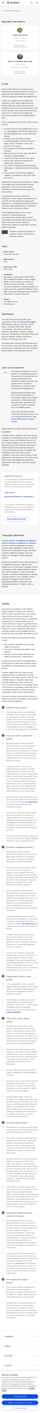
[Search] (31, 2)
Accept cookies (20, 1396)
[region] (20, 1392)
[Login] (37, 2)
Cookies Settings (20, 1408)
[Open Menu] (3, 2)
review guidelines (13, 1012)
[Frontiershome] (13, 2)
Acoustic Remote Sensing (12, 10)
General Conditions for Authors (22, 543)
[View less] (28, 707)
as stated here (31, 802)
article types (30, 322)
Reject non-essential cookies (20, 1403)
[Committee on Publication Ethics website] (5, 234)
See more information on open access (23, 418)
